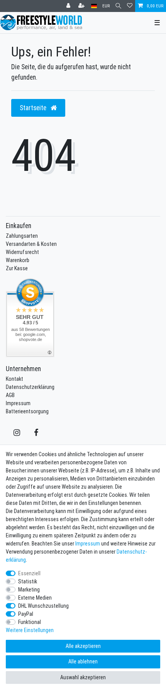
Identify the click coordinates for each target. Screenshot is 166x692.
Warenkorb (17, 260)
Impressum (18, 403)
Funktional (29, 622)
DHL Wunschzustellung (43, 605)
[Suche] (118, 6)
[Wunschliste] (129, 6)
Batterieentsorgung (27, 411)
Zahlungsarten (22, 235)
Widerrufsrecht (22, 252)
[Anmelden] (69, 6)
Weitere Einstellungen (30, 630)
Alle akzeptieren (83, 646)
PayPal (25, 613)
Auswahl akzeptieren (83, 677)
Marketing (29, 589)
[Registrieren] (82, 6)
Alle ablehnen (83, 661)
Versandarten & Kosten (31, 243)
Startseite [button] (34, 107)
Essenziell (29, 573)
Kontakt (14, 378)
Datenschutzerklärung (30, 386)
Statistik (27, 581)
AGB (10, 395)
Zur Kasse (17, 268)
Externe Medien (35, 597)
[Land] (94, 6)
